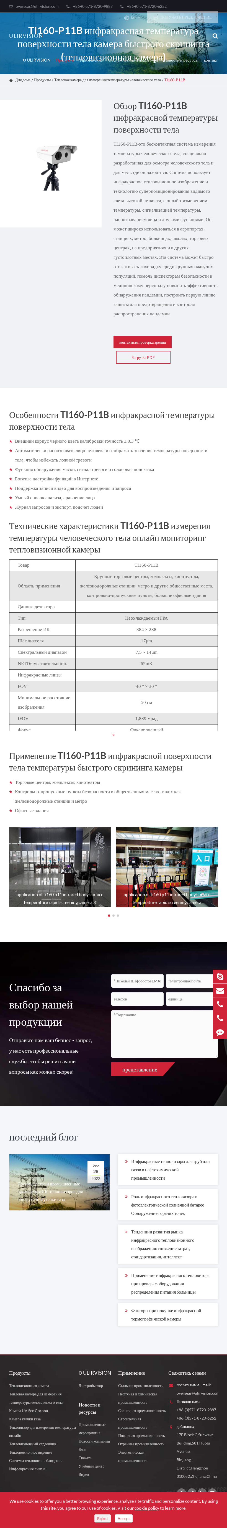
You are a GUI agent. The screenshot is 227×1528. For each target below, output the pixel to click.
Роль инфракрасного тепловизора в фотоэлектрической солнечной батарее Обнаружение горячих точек (167, 1205)
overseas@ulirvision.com (37, 6)
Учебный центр (91, 1466)
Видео (84, 1474)
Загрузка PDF (143, 357)
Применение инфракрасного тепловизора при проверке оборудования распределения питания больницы (170, 1283)
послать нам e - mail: (194, 1384)
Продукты (65, 59)
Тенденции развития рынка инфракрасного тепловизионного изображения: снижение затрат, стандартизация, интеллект (162, 1244)
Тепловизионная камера (29, 1385)
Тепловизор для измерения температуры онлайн (42, 1431)
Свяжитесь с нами (187, 1373)
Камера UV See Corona (28, 1410)
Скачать (85, 1457)
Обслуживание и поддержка (133, 59)
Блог (82, 1449)
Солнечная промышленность (142, 1410)
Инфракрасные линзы (27, 1468)
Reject (102, 1518)
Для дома (22, 79)
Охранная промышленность (141, 1443)
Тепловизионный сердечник (32, 1443)
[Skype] (220, 976)
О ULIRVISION (36, 59)
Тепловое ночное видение (30, 1452)
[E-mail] (220, 990)
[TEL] (220, 1004)
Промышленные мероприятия (92, 1428)
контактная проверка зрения (142, 342)
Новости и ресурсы (181, 59)
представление (139, 1069)
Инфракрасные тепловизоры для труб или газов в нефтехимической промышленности (170, 1169)
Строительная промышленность (132, 1423)
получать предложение (186, 17)
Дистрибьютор (91, 1385)
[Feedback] (220, 1032)
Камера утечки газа (25, 1418)
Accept (124, 1518)
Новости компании (94, 1441)
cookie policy (147, 1508)
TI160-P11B (174, 79)
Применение (91, 59)
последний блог (43, 1136)
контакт (211, 59)
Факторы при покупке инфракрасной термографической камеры (166, 1314)
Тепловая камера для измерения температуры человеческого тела (107, 79)
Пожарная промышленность (141, 1435)
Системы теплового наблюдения (35, 1460)
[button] (109, 915)
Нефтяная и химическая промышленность (137, 1398)
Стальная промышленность (140, 1385)
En (133, 17)
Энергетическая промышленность (132, 1456)
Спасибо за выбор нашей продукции (41, 1004)
